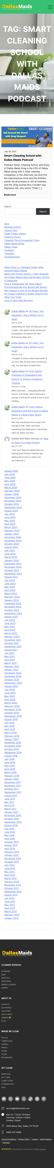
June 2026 (10, 477)
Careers (35, 1139)
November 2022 (12, 606)
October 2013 (11, 888)
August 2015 (10, 845)
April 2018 (9, 769)
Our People (6, 1008)
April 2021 (9, 659)
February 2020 (12, 706)
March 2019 (10, 732)
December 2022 (12, 603)
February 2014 (11, 881)
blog (6, 223)
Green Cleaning (8, 984)
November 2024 (12, 540)
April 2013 (9, 908)
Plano (4, 1054)
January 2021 (11, 669)
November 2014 (12, 858)
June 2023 (10, 583)
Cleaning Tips (7, 1084)
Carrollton (6, 1041)
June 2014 (9, 868)
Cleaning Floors (12, 237)
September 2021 (13, 646)
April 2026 (9, 484)
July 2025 (9, 514)
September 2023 (13, 573)
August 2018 (10, 755)
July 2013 (9, 898)
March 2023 (10, 593)
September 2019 (13, 716)
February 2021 (11, 666)
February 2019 (11, 736)
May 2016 (9, 835)
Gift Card (5, 1077)
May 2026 (9, 481)
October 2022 (11, 610)
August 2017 (10, 795)
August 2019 (10, 719)
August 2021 (10, 649)
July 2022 (9, 620)
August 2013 (10, 895)
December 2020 (12, 673)
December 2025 (12, 497)
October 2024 (11, 543)
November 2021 (12, 640)
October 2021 (11, 643)
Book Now (6, 1074)
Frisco (4, 1048)
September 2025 (13, 507)
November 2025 (12, 500)
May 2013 (9, 904)
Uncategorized (12, 256)
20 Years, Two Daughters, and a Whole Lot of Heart (27, 315)
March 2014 (10, 878)
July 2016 (9, 828)
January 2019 (11, 739)
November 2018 (12, 745)
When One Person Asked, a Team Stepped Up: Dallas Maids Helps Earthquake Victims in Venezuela (27, 277)
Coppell (5, 1044)
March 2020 (10, 702)
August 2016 (10, 825)
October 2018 (11, 749)
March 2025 (10, 527)
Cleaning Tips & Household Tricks (21, 240)
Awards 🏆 (6, 1018)
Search (7, 206)
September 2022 (13, 613)
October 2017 (11, 789)
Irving (4, 1051)
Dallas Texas (10, 246)
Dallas (4, 1038)
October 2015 (11, 842)
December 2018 (12, 742)
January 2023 (11, 600)
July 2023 (9, 580)
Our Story (6, 1011)
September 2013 (13, 891)
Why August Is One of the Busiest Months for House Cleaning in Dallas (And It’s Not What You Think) (26, 293)
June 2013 (9, 901)
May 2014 (9, 871)
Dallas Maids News (14, 243)
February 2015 (11, 851)
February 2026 (12, 490)
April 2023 (9, 590)
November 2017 (12, 785)
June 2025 (10, 517)
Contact (5, 1004)
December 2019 (12, 709)
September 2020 (13, 683)
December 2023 (12, 563)
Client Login (7, 1081)
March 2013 (10, 911)
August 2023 (11, 577)
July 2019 (9, 722)
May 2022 (9, 626)
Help (3, 1087)
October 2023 (11, 570)
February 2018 (11, 775)
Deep (3, 975)
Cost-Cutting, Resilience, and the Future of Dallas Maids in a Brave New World (29, 410)
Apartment (6, 981)
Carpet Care (10, 230)
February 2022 (12, 636)
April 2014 (9, 875)
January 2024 (11, 560)
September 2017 (12, 792)
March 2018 (10, 772)
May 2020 (9, 696)
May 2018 (9, 765)
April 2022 (9, 630)
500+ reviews (40, 1149)
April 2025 (9, 524)
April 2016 (9, 838)
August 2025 (11, 510)
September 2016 (13, 822)
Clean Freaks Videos (15, 233)
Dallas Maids (18, 311)
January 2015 (11, 855)
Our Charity (6, 1014)
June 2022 (10, 623)
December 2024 (12, 537)
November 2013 (12, 885)
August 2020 (11, 686)
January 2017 (11, 812)
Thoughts (9, 253)
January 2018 (11, 779)
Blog (3, 1021)
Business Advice (12, 227)
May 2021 (9, 656)
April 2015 (9, 848)
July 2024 (9, 550)
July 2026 (9, 474)
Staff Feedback (46, 1139)
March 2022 (10, 633)
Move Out (5, 978)
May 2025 (9, 520)
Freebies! (9, 250)
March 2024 (10, 557)
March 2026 (10, 487)
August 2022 (11, 616)
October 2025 (11, 504)
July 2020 (9, 689)
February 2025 (12, 530)
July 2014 (9, 865)
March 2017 (10, 808)
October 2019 (11, 712)
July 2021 (9, 653)
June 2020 (10, 692)
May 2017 (9, 802)
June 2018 (9, 762)
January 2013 (11, 918)
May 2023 (9, 587)
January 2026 (11, 494)
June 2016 (9, 832)
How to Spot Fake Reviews (18, 300)
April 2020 (9, 699)
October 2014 (11, 861)
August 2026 (11, 471)
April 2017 (9, 805)
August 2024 (11, 547)
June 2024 (10, 553)
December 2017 (12, 782)
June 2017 (9, 798)
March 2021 (10, 663)
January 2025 (11, 534)
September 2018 (13, 752)
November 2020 (12, 676)
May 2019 (9, 726)
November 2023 (12, 567)
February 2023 (12, 596)
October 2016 (11, 818)
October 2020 (11, 679)
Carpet (4, 988)
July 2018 (9, 759)
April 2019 (9, 729)
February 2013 (11, 914)
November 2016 (12, 815)
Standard (5, 971)
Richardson (6, 1057)
